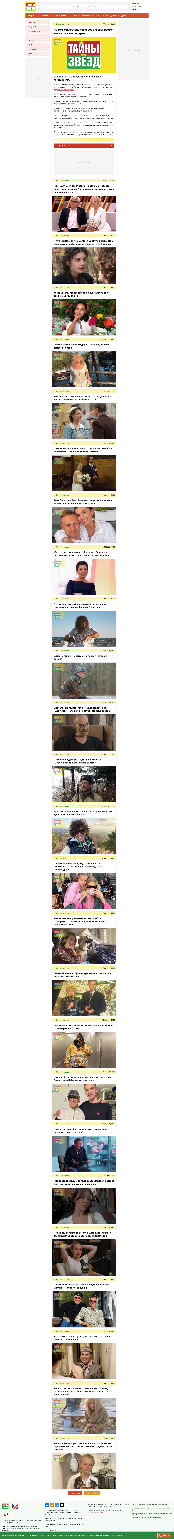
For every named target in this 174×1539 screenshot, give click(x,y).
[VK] (47, 1505)
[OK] (52, 1505)
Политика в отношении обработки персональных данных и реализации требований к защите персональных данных (150, 1505)
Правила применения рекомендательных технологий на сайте (150, 1509)
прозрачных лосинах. (64, 89)
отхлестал (81, 108)
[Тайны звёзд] (54, 24)
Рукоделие (111, 15)
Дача (123, 15)
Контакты (136, 6)
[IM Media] (15, 1506)
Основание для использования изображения (146, 1517)
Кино (75, 15)
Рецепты (45, 15)
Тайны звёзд (30, 6)
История (86, 15)
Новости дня (62, 858)
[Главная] (5, 1506)
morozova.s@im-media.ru (96, 1512)
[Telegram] (57, 1505)
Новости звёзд (63, 181)
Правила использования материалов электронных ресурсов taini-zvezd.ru (151, 1513)
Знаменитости (60, 15)
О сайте (135, 3)
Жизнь (98, 15)
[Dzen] (62, 1505)
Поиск (135, 9)
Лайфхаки (31, 15)
